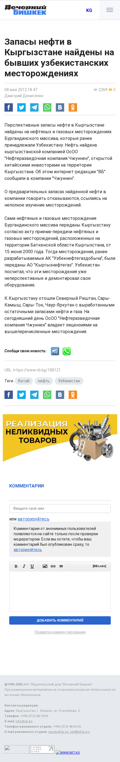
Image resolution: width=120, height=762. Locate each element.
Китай (24, 381)
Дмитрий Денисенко (24, 96)
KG (89, 10)
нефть (44, 381)
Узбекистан (69, 381)
